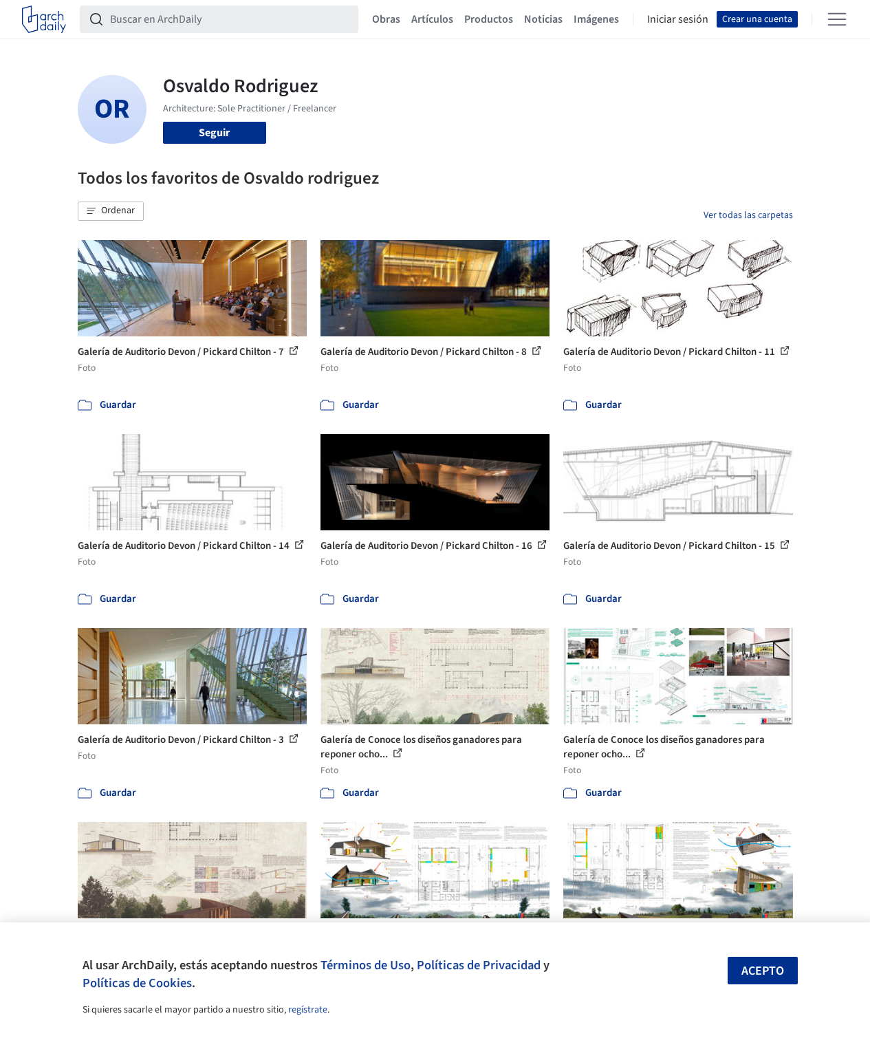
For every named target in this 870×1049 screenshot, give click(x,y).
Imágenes (596, 19)
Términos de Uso (365, 965)
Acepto (762, 971)
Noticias (543, 19)
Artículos (432, 19)
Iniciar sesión (677, 19)
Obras (386, 19)
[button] (111, 211)
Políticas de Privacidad (479, 965)
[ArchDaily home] (44, 19)
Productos (488, 19)
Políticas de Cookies (137, 983)
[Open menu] (837, 19)
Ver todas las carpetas (748, 215)
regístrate (307, 1010)
